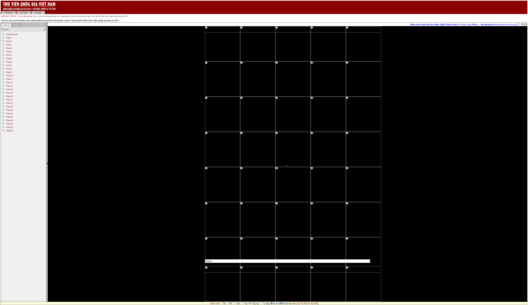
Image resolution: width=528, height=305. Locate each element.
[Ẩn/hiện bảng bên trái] (47, 163)
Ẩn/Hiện (310, 303)
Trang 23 (9, 120)
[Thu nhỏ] (522, 24)
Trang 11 (9, 79)
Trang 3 (9, 51)
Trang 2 (9, 41)
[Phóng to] (519, 24)
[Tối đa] (525, 24)
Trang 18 (9, 103)
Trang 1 (9, 37)
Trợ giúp (38, 12)
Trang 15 (9, 92)
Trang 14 (9, 89)
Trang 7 (9, 65)
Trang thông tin (12, 34)
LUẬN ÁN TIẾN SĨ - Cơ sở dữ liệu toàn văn (19, 16)
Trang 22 (9, 116)
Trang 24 (9, 123)
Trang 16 (9, 96)
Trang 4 (9, 55)
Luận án (6, 25)
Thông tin (16, 25)
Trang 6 (9, 61)
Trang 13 (9, 85)
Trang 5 (9, 58)
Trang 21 (9, 113)
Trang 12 (9, 82)
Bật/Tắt (300, 303)
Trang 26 (9, 130)
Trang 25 (9, 127)
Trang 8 (9, 68)
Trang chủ (9, 12)
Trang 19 (9, 106)
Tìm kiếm (24, 12)
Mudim (212, 303)
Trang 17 (9, 99)
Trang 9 (9, 72)
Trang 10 (9, 75)
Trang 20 (9, 110)
